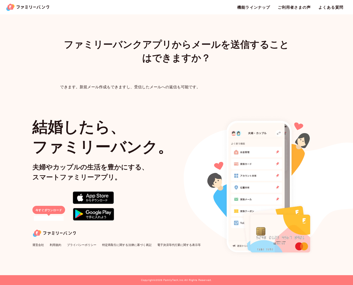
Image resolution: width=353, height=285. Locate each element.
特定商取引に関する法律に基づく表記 (127, 245)
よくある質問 (330, 7)
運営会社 (38, 245)
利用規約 (55, 245)
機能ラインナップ (253, 7)
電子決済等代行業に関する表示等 (179, 245)
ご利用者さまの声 (294, 7)
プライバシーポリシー (81, 245)
